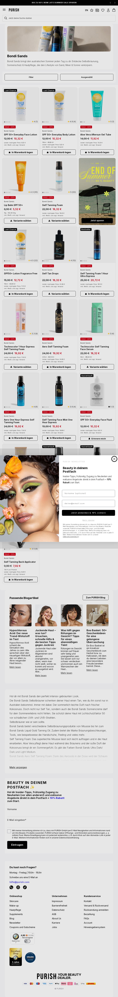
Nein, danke (88, 520)
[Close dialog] (114, 459)
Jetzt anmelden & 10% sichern (88, 513)
